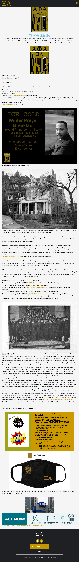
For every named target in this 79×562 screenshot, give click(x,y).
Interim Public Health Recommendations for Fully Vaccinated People (22, 525)
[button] (76, 3)
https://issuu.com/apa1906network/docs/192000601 (58, 399)
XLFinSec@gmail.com (41, 296)
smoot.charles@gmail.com (33, 237)
